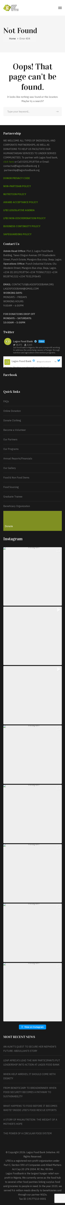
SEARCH (57, 111)
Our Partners (10, 439)
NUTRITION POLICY (14, 194)
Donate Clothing (12, 420)
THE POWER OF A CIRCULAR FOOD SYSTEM (27, 1133)
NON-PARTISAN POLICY (17, 186)
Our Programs (11, 448)
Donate (9, 526)
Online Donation (12, 410)
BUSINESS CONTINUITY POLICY (21, 226)
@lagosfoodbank (44, 361)
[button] (32, 576)
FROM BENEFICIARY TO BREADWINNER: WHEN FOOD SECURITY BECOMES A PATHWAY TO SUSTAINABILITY (29, 1092)
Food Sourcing (11, 487)
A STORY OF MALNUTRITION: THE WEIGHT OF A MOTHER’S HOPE (30, 1121)
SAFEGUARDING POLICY (17, 234)
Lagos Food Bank (21, 361)
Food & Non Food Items (16, 477)
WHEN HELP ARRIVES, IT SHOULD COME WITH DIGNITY (29, 1076)
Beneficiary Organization (16, 506)
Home (12, 38)
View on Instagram (34, 1027)
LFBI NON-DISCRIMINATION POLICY (24, 218)
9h (55, 361)
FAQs (6, 401)
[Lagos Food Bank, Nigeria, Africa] (10, 7)
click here (8, 161)
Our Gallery (9, 468)
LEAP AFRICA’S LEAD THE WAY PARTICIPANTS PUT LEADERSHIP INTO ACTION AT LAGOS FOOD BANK (31, 1062)
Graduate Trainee (12, 496)
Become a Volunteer (14, 429)
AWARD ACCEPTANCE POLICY (20, 202)
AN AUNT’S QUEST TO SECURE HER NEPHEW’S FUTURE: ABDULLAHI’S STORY (29, 1048)
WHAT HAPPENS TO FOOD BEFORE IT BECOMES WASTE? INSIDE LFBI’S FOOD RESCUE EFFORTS (30, 1108)
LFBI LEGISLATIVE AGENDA (19, 210)
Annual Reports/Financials (17, 458)
